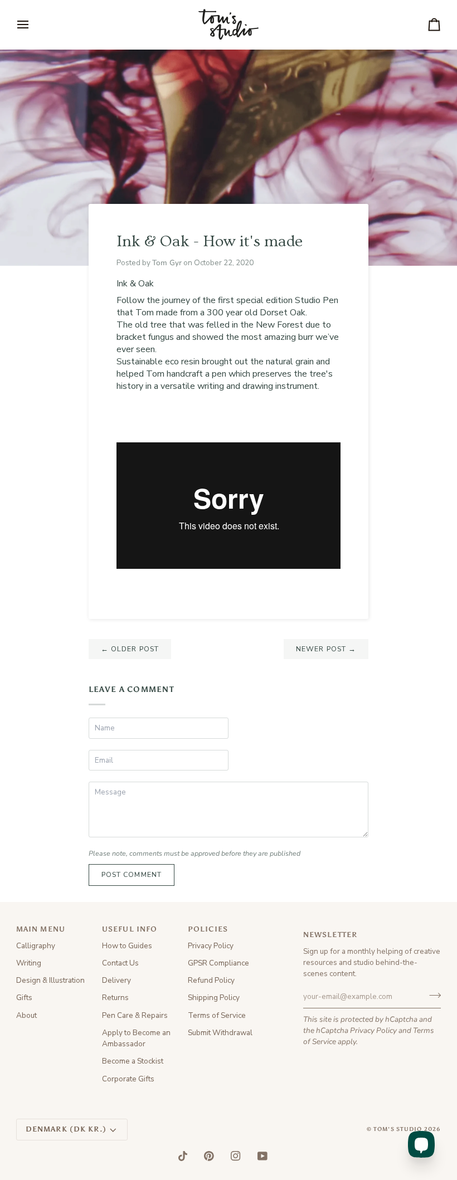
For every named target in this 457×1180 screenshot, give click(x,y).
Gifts (24, 997)
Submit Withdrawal (220, 1032)
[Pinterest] (209, 1156)
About (26, 1015)
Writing (28, 963)
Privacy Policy (373, 1030)
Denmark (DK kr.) (66, 1129)
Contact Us (120, 963)
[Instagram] (236, 1156)
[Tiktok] (182, 1156)
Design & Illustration (50, 980)
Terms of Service (217, 1015)
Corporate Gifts (128, 1079)
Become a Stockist (132, 1061)
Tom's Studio (397, 1129)
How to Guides (127, 945)
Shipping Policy (214, 997)
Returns (115, 997)
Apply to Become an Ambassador (136, 1038)
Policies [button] (208, 929)
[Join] (431, 995)
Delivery (116, 980)
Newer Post (326, 649)
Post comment (131, 874)
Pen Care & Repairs (135, 1015)
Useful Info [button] (129, 929)
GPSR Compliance (218, 963)
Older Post (130, 649)
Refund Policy (211, 980)
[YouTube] (262, 1156)
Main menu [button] (40, 929)
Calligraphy (35, 945)
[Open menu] (33, 24)
